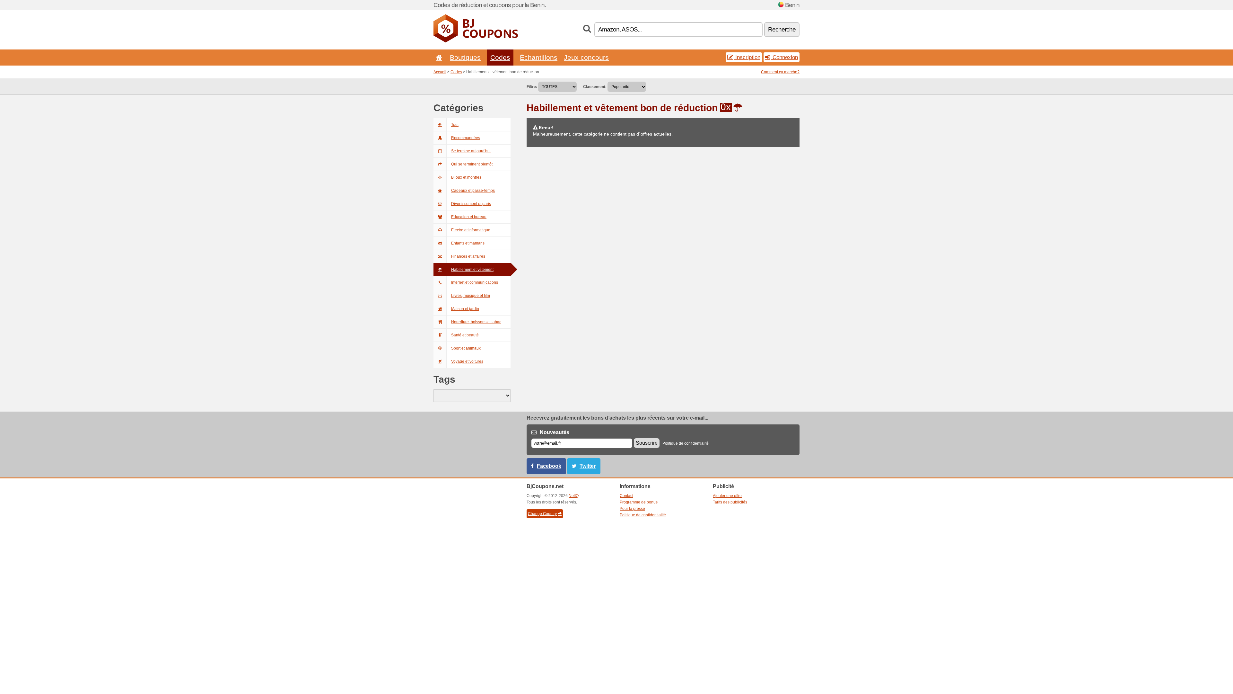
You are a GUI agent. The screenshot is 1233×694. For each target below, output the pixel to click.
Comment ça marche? (780, 72)
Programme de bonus (639, 502)
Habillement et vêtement (472, 269)
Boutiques (465, 57)
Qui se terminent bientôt (472, 164)
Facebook (549, 466)
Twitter (588, 466)
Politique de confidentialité (685, 443)
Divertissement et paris (471, 203)
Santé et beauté (465, 335)
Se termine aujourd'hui (471, 151)
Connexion (784, 57)
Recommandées (465, 138)
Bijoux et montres (466, 177)
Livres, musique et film (470, 295)
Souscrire (647, 443)
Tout (455, 124)
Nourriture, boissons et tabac (476, 322)
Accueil (439, 72)
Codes (500, 57)
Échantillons (538, 57)
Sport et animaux (466, 348)
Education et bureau (468, 217)
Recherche (782, 29)
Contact (626, 496)
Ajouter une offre (727, 496)
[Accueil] (437, 57)
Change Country (542, 514)
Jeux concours (586, 57)
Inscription (747, 57)
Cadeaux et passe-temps (473, 190)
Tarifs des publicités (730, 502)
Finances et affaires (468, 256)
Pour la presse (632, 508)
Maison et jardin (465, 309)
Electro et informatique (470, 230)
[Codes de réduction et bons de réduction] (475, 41)
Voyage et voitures (467, 361)
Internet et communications (474, 282)
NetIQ (574, 496)
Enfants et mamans (468, 243)
